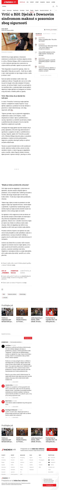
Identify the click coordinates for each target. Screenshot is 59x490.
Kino (40, 462)
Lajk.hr (31, 462)
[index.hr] (10, 2)
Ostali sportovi (14, 474)
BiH (4, 294)
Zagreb (36, 10)
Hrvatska (22, 10)
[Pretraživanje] (56, 6)
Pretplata (22, 2)
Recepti (31, 460)
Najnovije (9, 10)
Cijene (53, 2)
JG (3, 386)
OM (3, 411)
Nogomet (13, 457)
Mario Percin (8, 401)
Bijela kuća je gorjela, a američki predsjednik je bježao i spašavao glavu (47, 61)
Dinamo (12, 460)
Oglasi (48, 2)
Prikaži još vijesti (45, 75)
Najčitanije (15, 10)
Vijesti (32, 2)
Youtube (52, 460)
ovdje (8, 277)
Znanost (3, 472)
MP (3, 402)
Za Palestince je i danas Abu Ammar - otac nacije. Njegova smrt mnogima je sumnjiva (48, 47)
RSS (40, 467)
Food (21, 464)
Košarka (13, 467)
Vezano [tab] (54, 33)
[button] (3, 311)
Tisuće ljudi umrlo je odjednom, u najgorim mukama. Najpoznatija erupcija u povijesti (47, 69)
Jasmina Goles (9, 385)
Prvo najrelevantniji (15, 342)
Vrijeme (40, 464)
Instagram (53, 462)
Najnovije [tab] (39, 33)
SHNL (12, 464)
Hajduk (12, 462)
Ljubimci (22, 462)
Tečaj (40, 457)
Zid (27, 2)
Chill (21, 474)
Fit (20, 472)
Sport (37, 2)
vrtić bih (5, 297)
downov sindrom (12, 294)
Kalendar (4, 474)
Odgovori (32, 467)
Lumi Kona (8, 345)
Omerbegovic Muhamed (11, 410)
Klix (12, 110)
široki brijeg (22, 294)
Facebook (53, 457)
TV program (41, 460)
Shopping (22, 457)
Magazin (22, 455)
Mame (21, 467)
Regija (31, 10)
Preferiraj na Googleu (51, 29)
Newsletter (50, 472)
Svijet (27, 10)
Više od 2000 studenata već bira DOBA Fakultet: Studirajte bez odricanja (47, 53)
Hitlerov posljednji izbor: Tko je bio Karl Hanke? (48, 39)
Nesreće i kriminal (44, 10)
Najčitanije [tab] (46, 33)
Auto (21, 469)
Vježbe (31, 464)
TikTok (52, 464)
